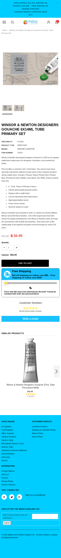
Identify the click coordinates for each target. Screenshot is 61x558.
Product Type (7, 145)
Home (4, 30)
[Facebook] (4, 497)
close (57, 3)
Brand (4, 149)
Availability (6, 141)
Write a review (30, 319)
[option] (30, 69)
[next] (57, 372)
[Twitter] (11, 497)
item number (7, 153)
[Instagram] (19, 497)
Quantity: (5, 243)
